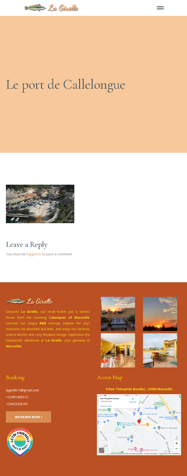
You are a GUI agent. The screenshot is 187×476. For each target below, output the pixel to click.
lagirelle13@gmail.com (22, 390)
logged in (34, 254)
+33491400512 (17, 397)
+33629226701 (17, 404)
